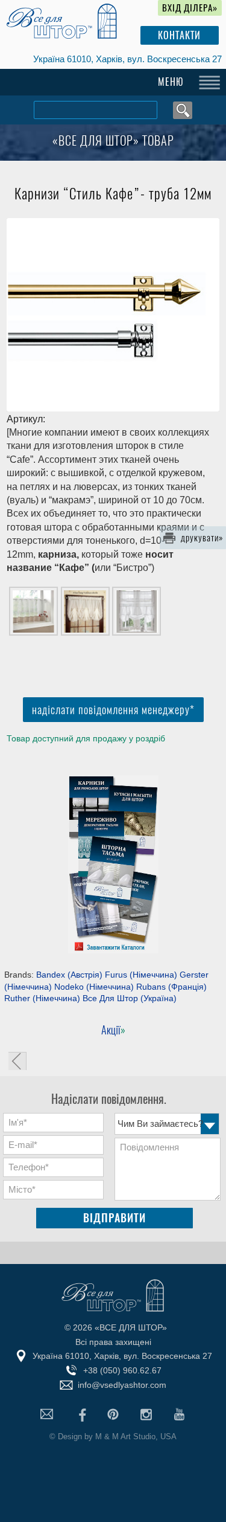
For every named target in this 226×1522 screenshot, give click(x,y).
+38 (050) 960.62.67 (122, 1370)
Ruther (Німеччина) (42, 998)
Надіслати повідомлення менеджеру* (113, 709)
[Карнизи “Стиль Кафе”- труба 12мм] (113, 314)
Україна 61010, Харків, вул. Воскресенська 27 (127, 59)
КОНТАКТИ (179, 35)
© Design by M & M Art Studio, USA (113, 1436)
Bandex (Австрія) (69, 974)
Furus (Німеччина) (141, 974)
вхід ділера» (190, 8)
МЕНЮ (171, 82)
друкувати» (202, 538)
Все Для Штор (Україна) (130, 998)
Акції (111, 1029)
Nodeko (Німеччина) (94, 987)
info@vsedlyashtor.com (122, 1385)
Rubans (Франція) (171, 987)
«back (17, 1061)
